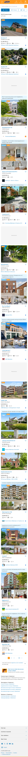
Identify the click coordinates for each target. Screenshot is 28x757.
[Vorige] (6, 658)
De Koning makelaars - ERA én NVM (9, 479)
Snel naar (3, 728)
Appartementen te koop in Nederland (9, 686)
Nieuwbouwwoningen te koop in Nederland (11, 687)
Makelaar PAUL (8, 315)
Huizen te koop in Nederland (7, 684)
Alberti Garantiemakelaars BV (12, 609)
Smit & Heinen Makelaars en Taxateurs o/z (14, 521)
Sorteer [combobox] (25, 16)
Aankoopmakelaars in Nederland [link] (8, 696)
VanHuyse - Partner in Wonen (12, 180)
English (5, 747)
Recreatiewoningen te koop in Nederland (10, 691)
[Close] (25, 663)
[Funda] (9, 2)
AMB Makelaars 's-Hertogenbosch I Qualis (10, 407)
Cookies (15, 752)
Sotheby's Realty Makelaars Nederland (9, 45)
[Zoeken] (25, 6)
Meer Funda (4, 739)
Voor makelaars (4, 735)
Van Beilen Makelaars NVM (11, 565)
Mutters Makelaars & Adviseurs (8, 271)
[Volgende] (22, 658)
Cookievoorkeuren (6, 754)
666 (19, 658)
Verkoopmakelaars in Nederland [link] (8, 698)
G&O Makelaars (8, 359)
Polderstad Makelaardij (10, 136)
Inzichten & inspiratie (6, 731)
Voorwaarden (9, 752)
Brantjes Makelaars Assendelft (12, 449)
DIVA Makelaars (8, 653)
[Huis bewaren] (25, 38)
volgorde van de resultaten (17, 662)
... (16, 658)
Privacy (2, 752)
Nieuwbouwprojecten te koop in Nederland (11, 689)
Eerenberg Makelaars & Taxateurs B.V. (13, 223)
